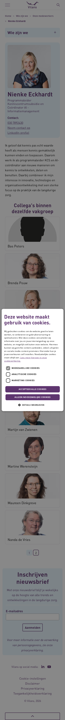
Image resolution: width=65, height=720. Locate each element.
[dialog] (33, 360)
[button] (32, 405)
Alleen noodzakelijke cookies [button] (32, 397)
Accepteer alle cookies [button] (32, 389)
